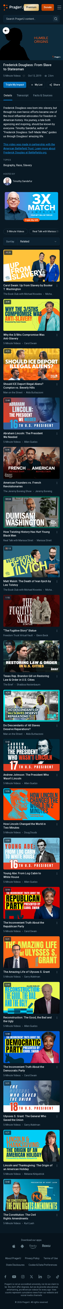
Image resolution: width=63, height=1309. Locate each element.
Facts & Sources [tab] (42, 95)
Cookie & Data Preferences (43, 1265)
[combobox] (38, 241)
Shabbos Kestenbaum (28, 684)
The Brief (8, 684)
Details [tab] (8, 95)
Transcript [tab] (22, 95)
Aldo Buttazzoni (34, 392)
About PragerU (13, 1258)
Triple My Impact (15, 84)
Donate (48, 7)
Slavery (27, 165)
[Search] (55, 18)
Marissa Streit (44, 540)
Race (19, 165)
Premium (31, 7)
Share (56, 84)
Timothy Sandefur (22, 181)
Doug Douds (30, 832)
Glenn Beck (42, 635)
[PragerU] (13, 7)
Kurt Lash (29, 1223)
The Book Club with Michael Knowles (22, 294)
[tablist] (31, 97)
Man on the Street (13, 392)
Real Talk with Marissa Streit (18, 540)
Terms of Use (51, 1258)
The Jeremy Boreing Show (17, 491)
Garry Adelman (32, 976)
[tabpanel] (31, 145)
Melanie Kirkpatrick (34, 1174)
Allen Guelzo (30, 442)
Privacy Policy (32, 1258)
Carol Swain (30, 343)
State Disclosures (15, 1265)
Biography (9, 165)
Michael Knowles (54, 294)
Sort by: (10, 241)
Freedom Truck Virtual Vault (18, 635)
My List (38, 84)
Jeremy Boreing (43, 491)
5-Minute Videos (12, 75)
